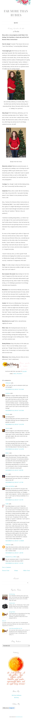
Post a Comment (6, 567)
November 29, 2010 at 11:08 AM (15, 540)
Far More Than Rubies (16, 13)
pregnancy (19, 373)
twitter (26, 365)
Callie (7, 503)
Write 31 (4, 620)
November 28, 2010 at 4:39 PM (14, 470)
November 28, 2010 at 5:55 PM (14, 500)
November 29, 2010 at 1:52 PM (14, 563)
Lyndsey (8, 393)
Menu (16, 23)
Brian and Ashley (10, 486)
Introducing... (12, 594)
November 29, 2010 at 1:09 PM (14, 553)
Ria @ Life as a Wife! (11, 556)
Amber (7, 453)
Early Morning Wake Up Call (15, 628)
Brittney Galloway (16, 695)
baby (15, 373)
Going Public (12, 612)
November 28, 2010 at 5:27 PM (14, 482)
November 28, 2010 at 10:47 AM (15, 410)
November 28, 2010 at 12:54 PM (15, 449)
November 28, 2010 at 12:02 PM (15, 424)
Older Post (26, 570)
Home (16, 570)
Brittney (16, 697)
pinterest (24, 368)
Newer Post (5, 570)
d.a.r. (7, 474)
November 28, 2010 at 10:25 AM (15, 389)
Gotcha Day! (12, 603)
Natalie (7, 414)
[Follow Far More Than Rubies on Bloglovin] (8, 708)
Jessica (8, 428)
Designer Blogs (19, 716)
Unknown (8, 383)
